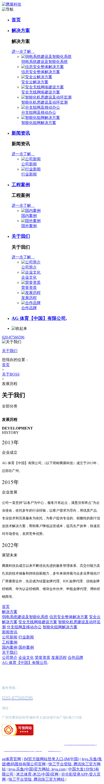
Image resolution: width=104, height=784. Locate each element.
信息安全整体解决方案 (40, 72)
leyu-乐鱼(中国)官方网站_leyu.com (37, 769)
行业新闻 (29, 174)
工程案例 (21, 184)
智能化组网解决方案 (38, 123)
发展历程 (29, 298)
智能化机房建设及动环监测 (44, 102)
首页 (16, 19)
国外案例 (29, 226)
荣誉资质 (29, 287)
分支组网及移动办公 (38, 112)
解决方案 (21, 30)
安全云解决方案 (34, 82)
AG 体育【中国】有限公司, (39, 318)
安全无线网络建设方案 (40, 92)
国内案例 (29, 216)
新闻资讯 (21, 133)
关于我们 (21, 236)
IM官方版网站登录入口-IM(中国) (51, 759)
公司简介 (29, 267)
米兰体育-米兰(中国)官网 (37, 774)
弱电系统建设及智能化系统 (44, 62)
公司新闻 (29, 164)
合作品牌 (29, 308)
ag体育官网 (11, 759)
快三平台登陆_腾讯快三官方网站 (36, 779)
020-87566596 (13, 337)
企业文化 (29, 277)
